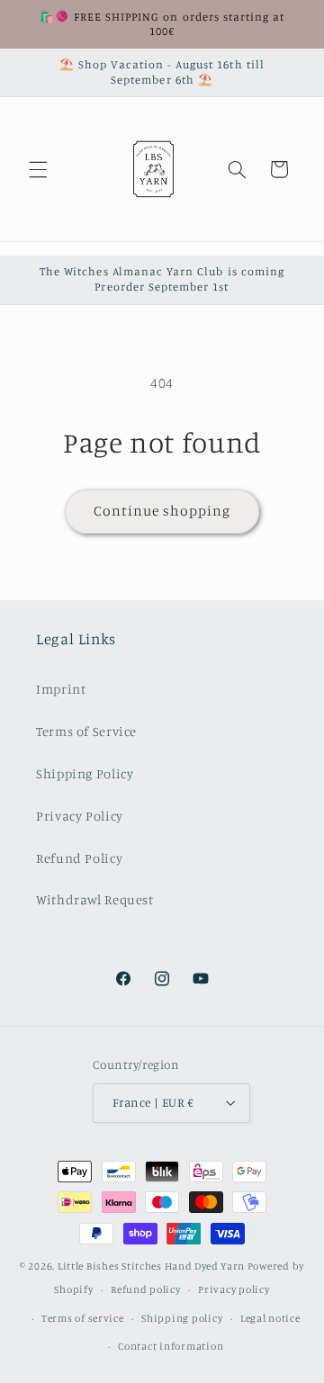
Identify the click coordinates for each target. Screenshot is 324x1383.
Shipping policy (181, 1318)
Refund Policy (79, 858)
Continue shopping (162, 510)
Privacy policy (233, 1289)
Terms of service (82, 1318)
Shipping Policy (84, 773)
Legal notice (270, 1318)
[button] (37, 169)
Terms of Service (86, 731)
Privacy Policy (79, 815)
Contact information (170, 1346)
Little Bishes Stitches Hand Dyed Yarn (151, 1266)
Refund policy (146, 1289)
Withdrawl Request (95, 899)
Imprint (61, 688)
